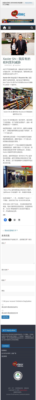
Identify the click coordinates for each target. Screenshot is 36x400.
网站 (3, 291)
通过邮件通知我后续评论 (10, 307)
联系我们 (4, 350)
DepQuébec (17, 65)
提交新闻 (4, 356)
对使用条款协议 (19, 388)
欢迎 (9, 388)
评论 (4, 243)
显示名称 (5, 270)
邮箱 (4, 280)
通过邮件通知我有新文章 (10, 313)
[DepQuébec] (4, 27)
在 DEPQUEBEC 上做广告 (9, 353)
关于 (13, 388)
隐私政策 (26, 388)
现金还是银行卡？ (10, 230)
